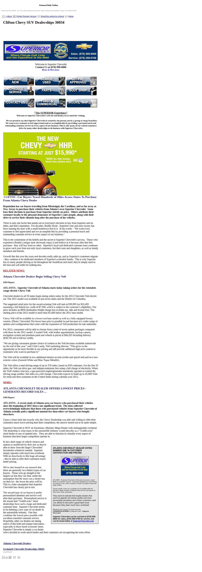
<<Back (9, 16)
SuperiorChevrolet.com (83, 521)
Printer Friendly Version (26, 16)
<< (7, 557)
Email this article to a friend (52, 16)
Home (71, 16)
